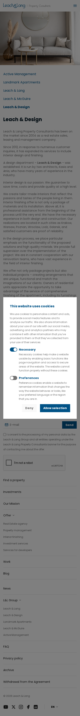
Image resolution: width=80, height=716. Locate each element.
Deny (29, 408)
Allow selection (55, 408)
